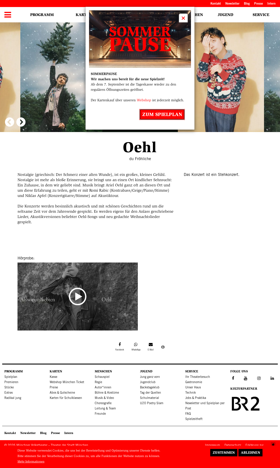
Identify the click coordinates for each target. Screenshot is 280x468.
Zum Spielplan (162, 114)
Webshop (144, 100)
